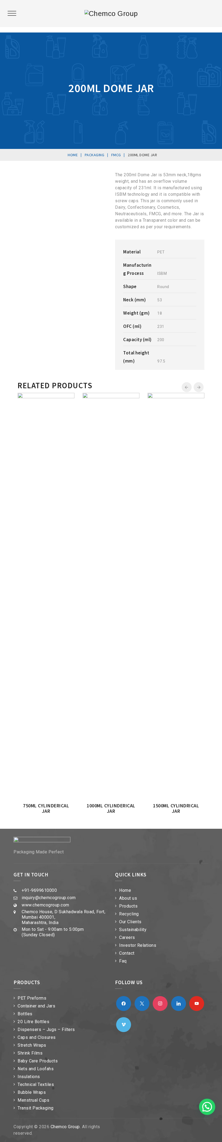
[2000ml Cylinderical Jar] (75, 398)
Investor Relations (137, 945)
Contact (127, 953)
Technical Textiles (36, 1084)
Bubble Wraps (32, 1092)
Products (128, 906)
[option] (68, 423)
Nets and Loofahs (36, 1068)
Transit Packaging (36, 1108)
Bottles (25, 1013)
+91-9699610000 (39, 890)
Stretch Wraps (32, 1045)
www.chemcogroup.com (45, 905)
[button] (207, 1107)
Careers (127, 937)
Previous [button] (187, 387)
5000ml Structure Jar (133, 444)
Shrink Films (30, 1053)
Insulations (29, 1076)
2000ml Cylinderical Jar (68, 444)
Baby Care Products (38, 1060)
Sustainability (132, 929)
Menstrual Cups (33, 1100)
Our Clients (130, 921)
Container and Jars (36, 1006)
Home (125, 890)
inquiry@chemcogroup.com (49, 897)
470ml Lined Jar (198, 441)
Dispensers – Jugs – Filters (46, 1029)
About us (128, 898)
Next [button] (199, 387)
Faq (123, 961)
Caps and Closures (37, 1037)
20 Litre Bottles (33, 1021)
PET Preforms (32, 998)
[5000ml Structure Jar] (140, 398)
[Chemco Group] (111, 13)
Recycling (129, 913)
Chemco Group (65, 1126)
